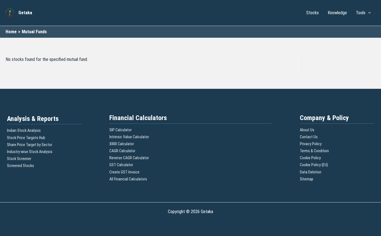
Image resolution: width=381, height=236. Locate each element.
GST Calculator (121, 165)
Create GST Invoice (124, 172)
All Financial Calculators (128, 179)
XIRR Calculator (121, 144)
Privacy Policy (311, 144)
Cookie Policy (310, 158)
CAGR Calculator (122, 151)
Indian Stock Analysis (24, 130)
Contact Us (309, 137)
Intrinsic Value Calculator (129, 137)
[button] (368, 13)
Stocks (312, 12)
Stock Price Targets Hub (26, 137)
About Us (307, 130)
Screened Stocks (20, 165)
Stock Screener (19, 158)
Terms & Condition (314, 151)
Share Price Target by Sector (29, 144)
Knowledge (337, 12)
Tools (360, 12)
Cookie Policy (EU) (314, 165)
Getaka (25, 12)
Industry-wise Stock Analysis (29, 151)
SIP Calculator (120, 130)
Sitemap (306, 179)
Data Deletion (310, 172)
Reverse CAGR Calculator (129, 158)
